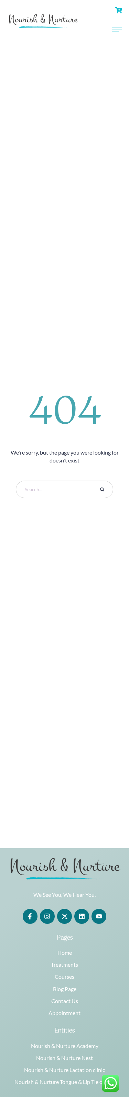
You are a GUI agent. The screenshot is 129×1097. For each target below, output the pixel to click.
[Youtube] (99, 916)
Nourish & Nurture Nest (64, 1057)
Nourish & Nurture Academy (64, 1045)
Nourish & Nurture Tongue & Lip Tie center (64, 1081)
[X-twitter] (64, 916)
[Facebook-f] (30, 916)
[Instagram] (47, 916)
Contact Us (64, 1001)
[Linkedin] (81, 916)
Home (64, 952)
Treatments (64, 964)
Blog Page (64, 989)
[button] (110, 1067)
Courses (64, 976)
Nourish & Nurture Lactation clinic (64, 1069)
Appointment (64, 1013)
